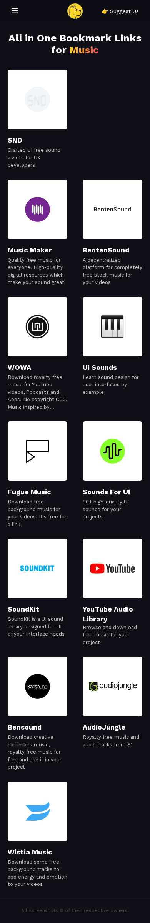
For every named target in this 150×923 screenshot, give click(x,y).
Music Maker (30, 250)
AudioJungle (104, 727)
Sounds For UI (106, 492)
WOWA (19, 367)
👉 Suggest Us (120, 11)
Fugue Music (29, 492)
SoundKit (23, 609)
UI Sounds (100, 367)
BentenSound (106, 250)
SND (15, 140)
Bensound (25, 727)
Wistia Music (30, 852)
